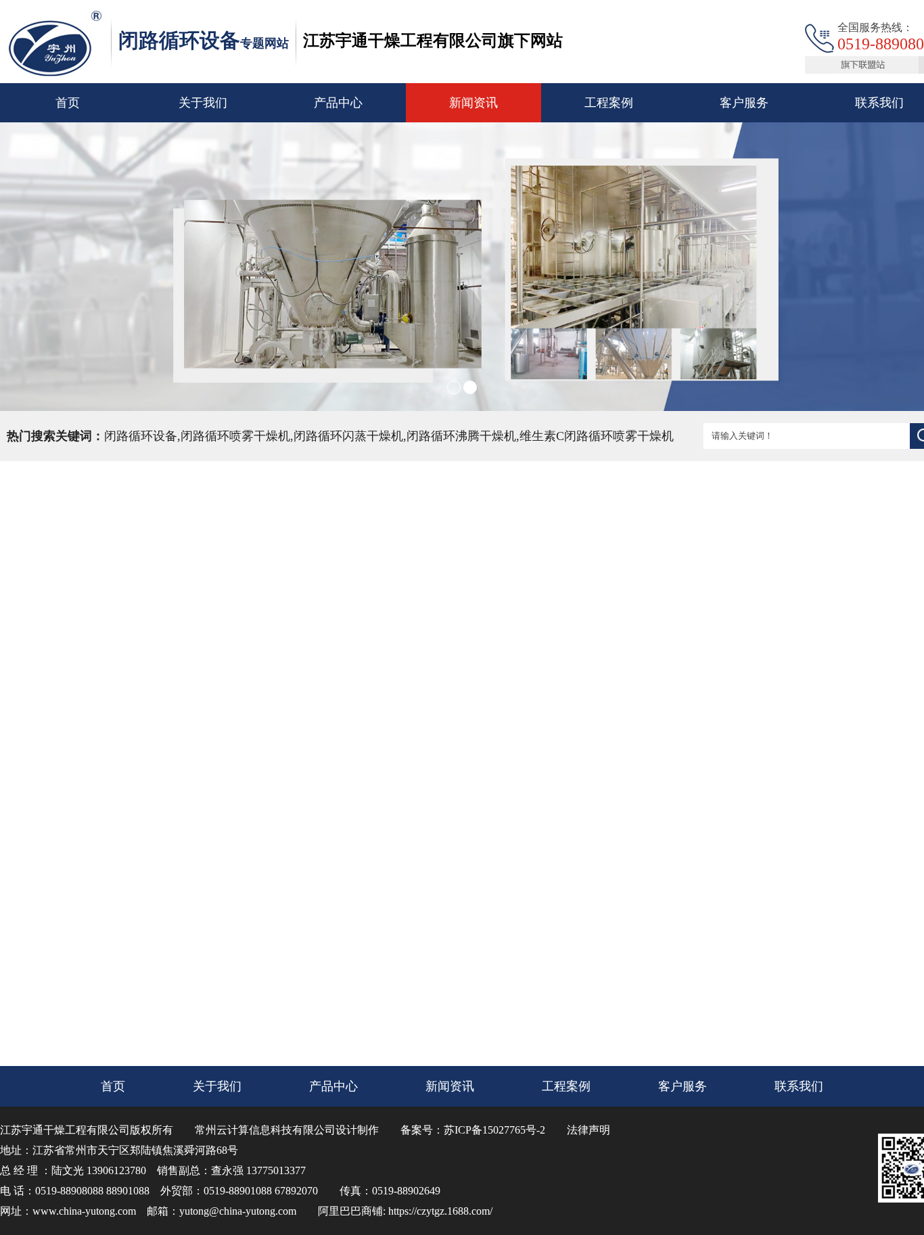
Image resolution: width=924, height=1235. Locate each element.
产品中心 (338, 103)
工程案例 (608, 103)
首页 (67, 103)
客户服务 (744, 103)
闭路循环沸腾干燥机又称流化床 (427, 833)
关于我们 (203, 103)
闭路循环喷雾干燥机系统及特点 (427, 806)
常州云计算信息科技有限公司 (265, 1130)
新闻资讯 (473, 103)
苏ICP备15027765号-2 (494, 1130)
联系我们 (799, 1086)
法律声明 (588, 1130)
